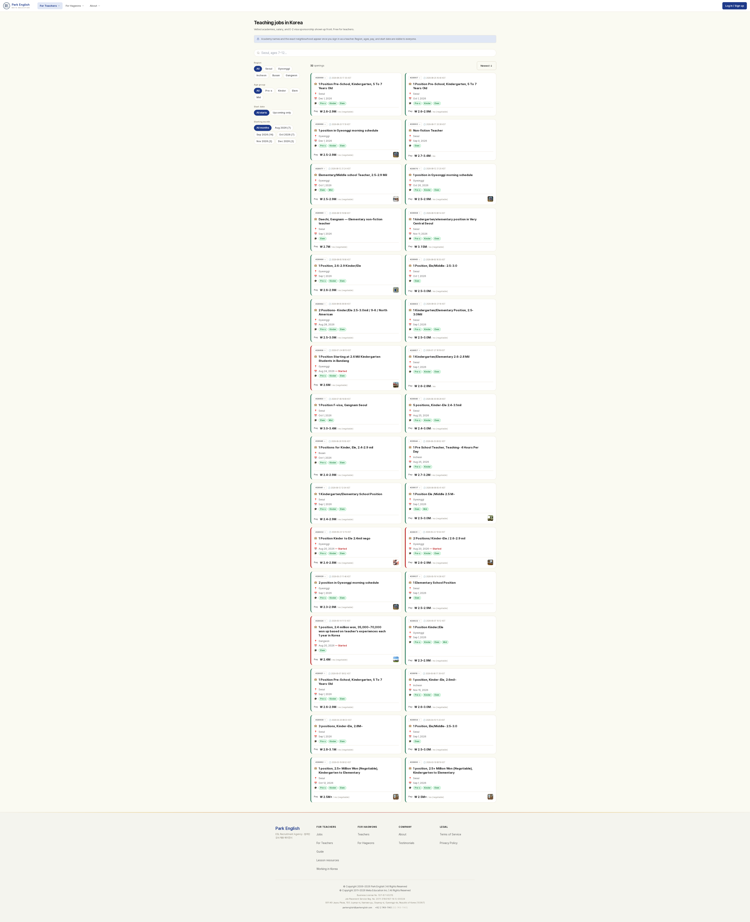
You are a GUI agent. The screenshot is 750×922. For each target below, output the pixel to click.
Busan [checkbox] (276, 75)
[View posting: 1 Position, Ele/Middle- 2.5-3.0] (451, 275)
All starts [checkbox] (261, 112)
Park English (287, 828)
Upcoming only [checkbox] (282, 112)
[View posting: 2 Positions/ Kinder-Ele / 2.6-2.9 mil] (451, 547)
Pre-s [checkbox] (268, 90)
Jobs (319, 834)
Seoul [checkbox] (268, 68)
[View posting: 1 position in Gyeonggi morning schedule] (356, 139)
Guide (320, 851)
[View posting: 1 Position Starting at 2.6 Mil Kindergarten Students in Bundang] (356, 368)
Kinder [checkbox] (282, 90)
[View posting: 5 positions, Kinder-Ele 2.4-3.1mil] (451, 413)
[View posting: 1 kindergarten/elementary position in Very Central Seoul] (451, 229)
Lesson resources (327, 860)
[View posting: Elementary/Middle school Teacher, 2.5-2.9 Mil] (356, 184)
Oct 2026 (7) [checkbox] (287, 134)
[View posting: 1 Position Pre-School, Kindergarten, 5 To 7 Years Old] (356, 94)
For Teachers (48, 5)
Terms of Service (450, 834)
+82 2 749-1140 (383, 907)
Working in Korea (327, 868)
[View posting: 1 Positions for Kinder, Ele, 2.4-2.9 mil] (356, 457)
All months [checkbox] (262, 127)
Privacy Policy (448, 843)
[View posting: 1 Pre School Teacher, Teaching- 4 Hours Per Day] (451, 457)
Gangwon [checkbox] (291, 75)
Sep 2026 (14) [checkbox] (264, 134)
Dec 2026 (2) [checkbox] (286, 141)
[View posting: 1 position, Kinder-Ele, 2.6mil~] (451, 690)
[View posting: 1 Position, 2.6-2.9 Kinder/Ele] (356, 275)
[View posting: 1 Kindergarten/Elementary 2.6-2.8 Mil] (451, 368)
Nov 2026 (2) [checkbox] (264, 141)
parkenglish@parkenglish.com (357, 907)
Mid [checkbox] (258, 97)
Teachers (363, 834)
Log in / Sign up (734, 5)
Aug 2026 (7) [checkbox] (283, 127)
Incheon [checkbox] (261, 75)
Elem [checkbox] (295, 90)
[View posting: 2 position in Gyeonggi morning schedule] (356, 592)
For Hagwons (73, 5)
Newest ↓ (487, 65)
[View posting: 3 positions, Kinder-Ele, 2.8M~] (356, 734)
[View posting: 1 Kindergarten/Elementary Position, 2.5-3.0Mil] (451, 320)
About (93, 5)
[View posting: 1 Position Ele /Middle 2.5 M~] (451, 503)
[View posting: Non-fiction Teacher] (451, 139)
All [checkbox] (257, 68)
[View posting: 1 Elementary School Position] (451, 592)
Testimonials (406, 843)
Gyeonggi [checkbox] (284, 68)
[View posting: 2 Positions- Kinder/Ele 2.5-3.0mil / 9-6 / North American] (356, 320)
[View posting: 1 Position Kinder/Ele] (451, 640)
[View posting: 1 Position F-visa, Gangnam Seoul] (356, 413)
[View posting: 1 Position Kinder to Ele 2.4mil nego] (356, 547)
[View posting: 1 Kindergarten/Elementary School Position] (356, 503)
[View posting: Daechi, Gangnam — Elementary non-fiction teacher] (356, 229)
